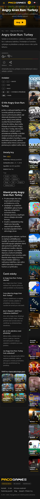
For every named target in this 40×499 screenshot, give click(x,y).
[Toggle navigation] (4, 3)
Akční (9, 156)
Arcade (7, 176)
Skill (13, 182)
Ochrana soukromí (20, 488)
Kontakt (3, 488)
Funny (14, 176)
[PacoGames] (14, 480)
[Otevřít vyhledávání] (29, 2)
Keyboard (15, 179)
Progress (20, 182)
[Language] (35, 3)
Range (6, 182)
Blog (15, 491)
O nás (10, 488)
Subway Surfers (9, 185)
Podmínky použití (6, 491)
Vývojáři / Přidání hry (26, 491)
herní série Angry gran (17, 371)
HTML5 (7, 179)
